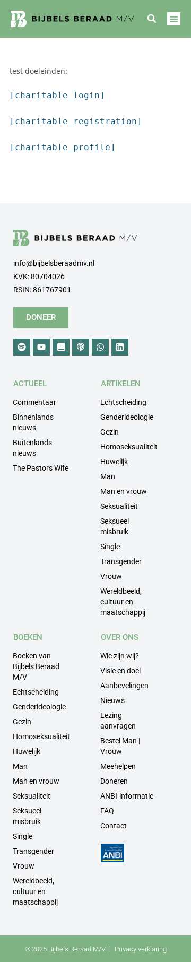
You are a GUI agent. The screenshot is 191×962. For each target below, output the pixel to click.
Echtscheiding (123, 402)
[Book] (61, 347)
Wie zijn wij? (119, 656)
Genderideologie (126, 417)
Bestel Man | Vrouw (120, 746)
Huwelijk (114, 461)
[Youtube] (41, 347)
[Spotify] (21, 347)
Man (107, 476)
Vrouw (111, 576)
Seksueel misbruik (114, 526)
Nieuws (112, 700)
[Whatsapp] (100, 347)
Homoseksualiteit (129, 447)
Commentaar (34, 402)
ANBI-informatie (126, 796)
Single (110, 546)
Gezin (109, 432)
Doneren (114, 781)
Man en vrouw (123, 491)
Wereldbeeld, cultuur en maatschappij (122, 602)
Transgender (121, 561)
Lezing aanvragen (118, 720)
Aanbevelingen (124, 685)
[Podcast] (80, 347)
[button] (152, 19)
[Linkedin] (119, 347)
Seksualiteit (119, 506)
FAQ (107, 811)
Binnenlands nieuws (33, 422)
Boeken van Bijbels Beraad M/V (36, 666)
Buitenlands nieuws (32, 447)
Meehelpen (118, 766)
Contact (113, 825)
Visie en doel (120, 670)
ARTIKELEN (121, 383)
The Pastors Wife (40, 468)
